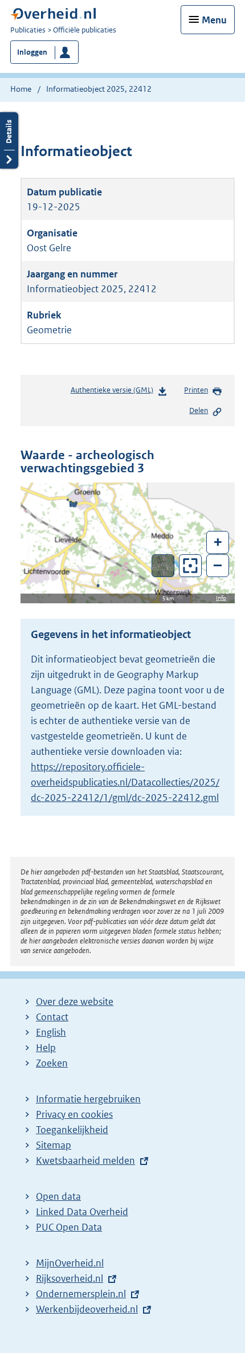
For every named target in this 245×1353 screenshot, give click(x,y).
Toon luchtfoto (163, 565)
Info (221, 598)
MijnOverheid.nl (70, 1263)
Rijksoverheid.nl (69, 1278)
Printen (196, 390)
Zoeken (52, 1063)
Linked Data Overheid (82, 1211)
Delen (198, 410)
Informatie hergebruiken (88, 1099)
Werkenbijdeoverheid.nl (87, 1309)
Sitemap (53, 1145)
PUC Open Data (69, 1227)
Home (20, 89)
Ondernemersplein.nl (81, 1293)
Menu (214, 20)
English (51, 1032)
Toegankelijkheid (72, 1129)
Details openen (9, 140)
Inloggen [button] (32, 52)
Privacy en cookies (74, 1114)
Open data (58, 1196)
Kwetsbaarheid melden (85, 1160)
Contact (52, 1017)
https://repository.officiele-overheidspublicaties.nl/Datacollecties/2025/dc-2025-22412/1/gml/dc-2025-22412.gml (125, 782)
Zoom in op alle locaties (190, 566)
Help (46, 1047)
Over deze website (74, 1001)
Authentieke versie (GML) (114, 392)
